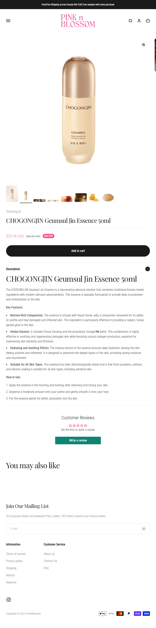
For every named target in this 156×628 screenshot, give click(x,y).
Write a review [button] (78, 440)
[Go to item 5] (67, 199)
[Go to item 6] (81, 198)
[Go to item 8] (108, 198)
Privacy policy (14, 561)
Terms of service (15, 554)
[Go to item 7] (94, 198)
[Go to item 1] (12, 194)
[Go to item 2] (26, 196)
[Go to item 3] (39, 201)
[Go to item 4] (53, 201)
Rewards (11, 582)
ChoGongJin (13, 211)
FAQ (46, 568)
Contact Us (50, 561)
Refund (10, 575)
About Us (49, 554)
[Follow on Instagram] (8, 599)
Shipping (11, 568)
